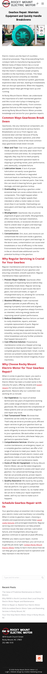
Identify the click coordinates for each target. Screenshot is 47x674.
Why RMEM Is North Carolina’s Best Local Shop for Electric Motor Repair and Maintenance (23, 600)
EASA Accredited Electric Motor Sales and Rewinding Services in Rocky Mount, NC (23, 609)
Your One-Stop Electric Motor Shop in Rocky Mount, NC (23, 616)
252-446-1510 (7, 642)
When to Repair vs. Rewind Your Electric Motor (21, 605)
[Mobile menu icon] (42, 3)
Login (7, 672)
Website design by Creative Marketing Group (26, 672)
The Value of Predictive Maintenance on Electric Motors (21, 593)
